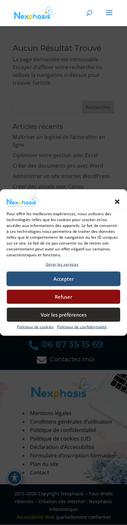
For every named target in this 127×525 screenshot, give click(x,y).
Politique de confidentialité (82, 326)
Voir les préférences (64, 314)
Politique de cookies (35, 326)
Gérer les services (62, 264)
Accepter (63, 279)
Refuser (63, 296)
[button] (117, 201)
